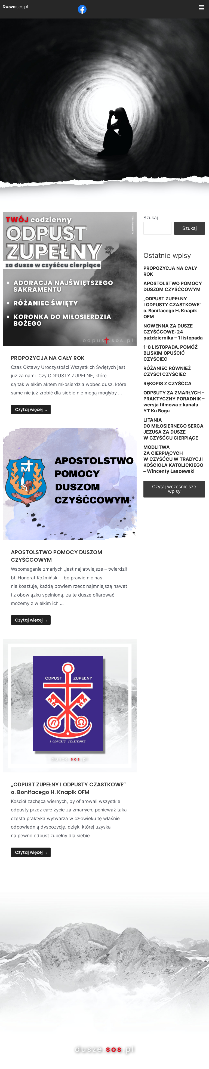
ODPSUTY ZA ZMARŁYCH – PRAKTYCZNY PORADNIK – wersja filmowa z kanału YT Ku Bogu (174, 401)
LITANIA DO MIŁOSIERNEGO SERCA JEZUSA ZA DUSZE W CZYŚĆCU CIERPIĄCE (173, 429)
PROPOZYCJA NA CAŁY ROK (48, 358)
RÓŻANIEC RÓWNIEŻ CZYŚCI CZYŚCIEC (167, 371)
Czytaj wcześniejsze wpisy (174, 489)
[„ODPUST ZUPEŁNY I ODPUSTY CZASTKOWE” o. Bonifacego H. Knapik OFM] (70, 705)
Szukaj (150, 217)
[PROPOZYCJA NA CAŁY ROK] (70, 278)
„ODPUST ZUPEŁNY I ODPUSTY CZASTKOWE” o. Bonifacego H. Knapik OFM (68, 788)
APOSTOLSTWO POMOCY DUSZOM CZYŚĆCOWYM (172, 286)
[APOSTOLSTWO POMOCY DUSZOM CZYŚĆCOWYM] (70, 484)
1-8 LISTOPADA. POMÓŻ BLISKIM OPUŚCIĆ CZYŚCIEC (170, 353)
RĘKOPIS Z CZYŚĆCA (167, 383)
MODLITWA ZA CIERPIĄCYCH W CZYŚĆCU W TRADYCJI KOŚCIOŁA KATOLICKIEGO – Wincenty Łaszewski (173, 459)
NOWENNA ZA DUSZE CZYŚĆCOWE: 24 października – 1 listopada (173, 332)
